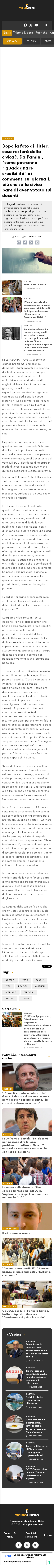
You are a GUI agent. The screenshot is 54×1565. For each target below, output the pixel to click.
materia (10, 998)
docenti (10, 980)
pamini (25, 998)
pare (8, 986)
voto (25, 980)
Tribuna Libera (23, 32)
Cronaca (12, 41)
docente (22, 986)
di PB (17, 237)
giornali (40, 986)
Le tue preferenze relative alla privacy (30, 1555)
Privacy (48, 1535)
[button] (19, 1545)
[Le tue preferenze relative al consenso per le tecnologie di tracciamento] (49, 1562)
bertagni (29, 992)
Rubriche (41, 32)
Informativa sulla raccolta (17, 1561)
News (7, 32)
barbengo (11, 992)
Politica (31, 41)
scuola (40, 980)
